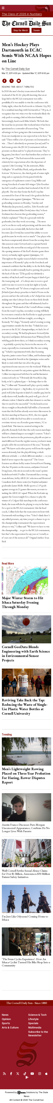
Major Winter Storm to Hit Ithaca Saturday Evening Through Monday (22, 602)
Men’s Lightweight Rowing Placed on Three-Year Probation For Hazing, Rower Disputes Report (26, 775)
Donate (36, 30)
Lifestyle (33, 1019)
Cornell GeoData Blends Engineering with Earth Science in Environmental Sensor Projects (26, 653)
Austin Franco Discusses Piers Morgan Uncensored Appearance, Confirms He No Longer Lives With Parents (26, 828)
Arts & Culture (10, 1027)
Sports (6, 1023)
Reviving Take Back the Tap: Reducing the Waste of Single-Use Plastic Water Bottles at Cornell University (24, 707)
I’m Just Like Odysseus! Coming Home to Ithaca (25, 918)
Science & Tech (37, 1014)
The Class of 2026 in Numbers (22, 14)
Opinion (6, 1019)
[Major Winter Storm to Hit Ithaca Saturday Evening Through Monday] (26, 580)
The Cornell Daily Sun (17, 68)
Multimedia (34, 1027)
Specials (33, 1023)
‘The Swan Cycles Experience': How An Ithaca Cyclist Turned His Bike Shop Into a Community (26, 962)
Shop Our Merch (20, 30)
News (5, 1014)
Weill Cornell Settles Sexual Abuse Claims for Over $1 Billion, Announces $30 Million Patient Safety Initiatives (26, 874)
